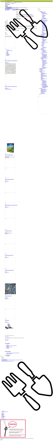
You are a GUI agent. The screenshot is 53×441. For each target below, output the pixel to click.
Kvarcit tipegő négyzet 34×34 (9, 270)
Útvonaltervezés (7, 336)
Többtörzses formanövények (44, 18)
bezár (38, 8)
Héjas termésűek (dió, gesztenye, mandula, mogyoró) (44, 27)
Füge (43, 29)
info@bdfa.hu (6, 340)
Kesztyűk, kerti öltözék (43, 75)
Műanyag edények (44, 82)
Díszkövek (41, 69)
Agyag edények (44, 80)
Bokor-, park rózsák (44, 54)
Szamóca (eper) (44, 33)
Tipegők (42, 70)
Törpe (43, 38)
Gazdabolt (41, 71)
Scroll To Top (3, 418)
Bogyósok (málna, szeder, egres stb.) (44, 25)
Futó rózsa (43, 53)
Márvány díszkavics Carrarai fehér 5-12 (11, 86)
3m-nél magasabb (44, 47)
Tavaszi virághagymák (45, 85)
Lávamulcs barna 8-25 (8, 230)
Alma (43, 24)
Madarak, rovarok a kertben (44, 89)
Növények (41, 11)
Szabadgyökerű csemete (43, 57)
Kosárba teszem (18, 18)
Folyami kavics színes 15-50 (9, 255)
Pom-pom (43, 16)
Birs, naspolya (44, 21)
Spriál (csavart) (44, 15)
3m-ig (43, 37)
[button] (7, 62)
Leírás (7, 20)
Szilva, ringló (43, 67)
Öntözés (42, 77)
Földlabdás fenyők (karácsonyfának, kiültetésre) (44, 40)
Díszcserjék (42, 45)
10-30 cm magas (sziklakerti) (44, 50)
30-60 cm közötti (44, 51)
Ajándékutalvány (43, 34)
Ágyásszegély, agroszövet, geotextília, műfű (43, 68)
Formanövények (43, 12)
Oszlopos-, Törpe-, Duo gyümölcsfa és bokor (45, 20)
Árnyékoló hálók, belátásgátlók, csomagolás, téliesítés (44, 74)
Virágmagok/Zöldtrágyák (45, 86)
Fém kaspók (43, 83)
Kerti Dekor (41, 88)
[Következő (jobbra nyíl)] (1, 440)
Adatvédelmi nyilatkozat (9, 353)
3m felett (43, 41)
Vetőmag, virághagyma (43, 84)
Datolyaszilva (44, 28)
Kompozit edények (44, 81)
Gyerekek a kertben (43, 93)
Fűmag (42, 72)
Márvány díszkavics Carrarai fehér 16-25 (11, 60)
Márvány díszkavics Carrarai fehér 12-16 (11, 205)
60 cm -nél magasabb (44, 52)
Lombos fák (42, 42)
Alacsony (43, 43)
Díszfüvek (42, 48)
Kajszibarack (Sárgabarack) (44, 23)
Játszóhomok (7, 320)
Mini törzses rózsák (44, 55)
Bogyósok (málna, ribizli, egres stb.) (44, 61)
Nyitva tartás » (6, 1)
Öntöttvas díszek (43, 90)
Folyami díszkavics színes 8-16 (9, 179)
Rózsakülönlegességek (45, 56)
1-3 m (43, 46)
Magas (43, 44)
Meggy (43, 32)
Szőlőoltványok (44, 30)
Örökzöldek (42, 36)
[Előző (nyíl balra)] (0, 440)
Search (13, 3)
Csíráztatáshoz (44, 87)
